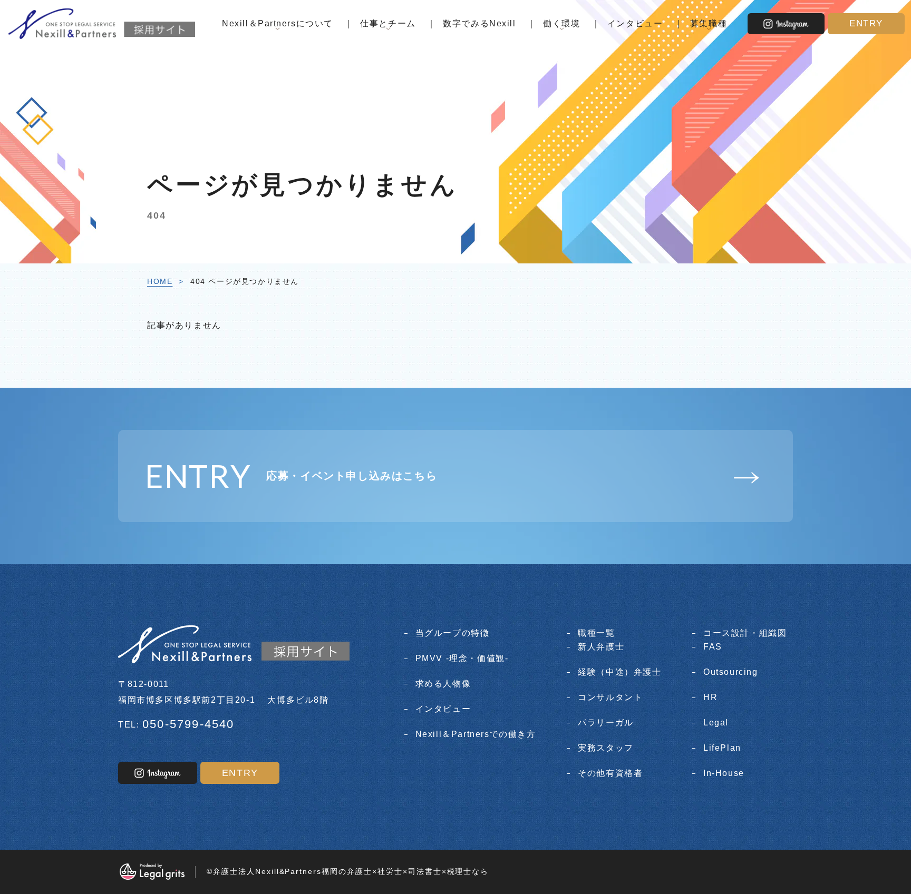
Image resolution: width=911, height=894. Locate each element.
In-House (723, 773)
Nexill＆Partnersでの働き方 (475, 734)
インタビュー (635, 23)
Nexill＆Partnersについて (277, 23)
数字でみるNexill (479, 23)
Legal (716, 722)
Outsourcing (730, 671)
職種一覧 (596, 632)
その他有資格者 (610, 773)
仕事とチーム (387, 23)
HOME (159, 281)
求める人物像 (443, 683)
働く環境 (561, 23)
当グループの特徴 (452, 632)
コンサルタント (610, 697)
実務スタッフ (605, 747)
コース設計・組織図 (745, 632)
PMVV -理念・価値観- (462, 658)
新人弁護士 (601, 646)
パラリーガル (605, 722)
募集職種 (708, 23)
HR (710, 697)
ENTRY (866, 23)
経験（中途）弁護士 (619, 671)
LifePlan (722, 747)
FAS (712, 646)
